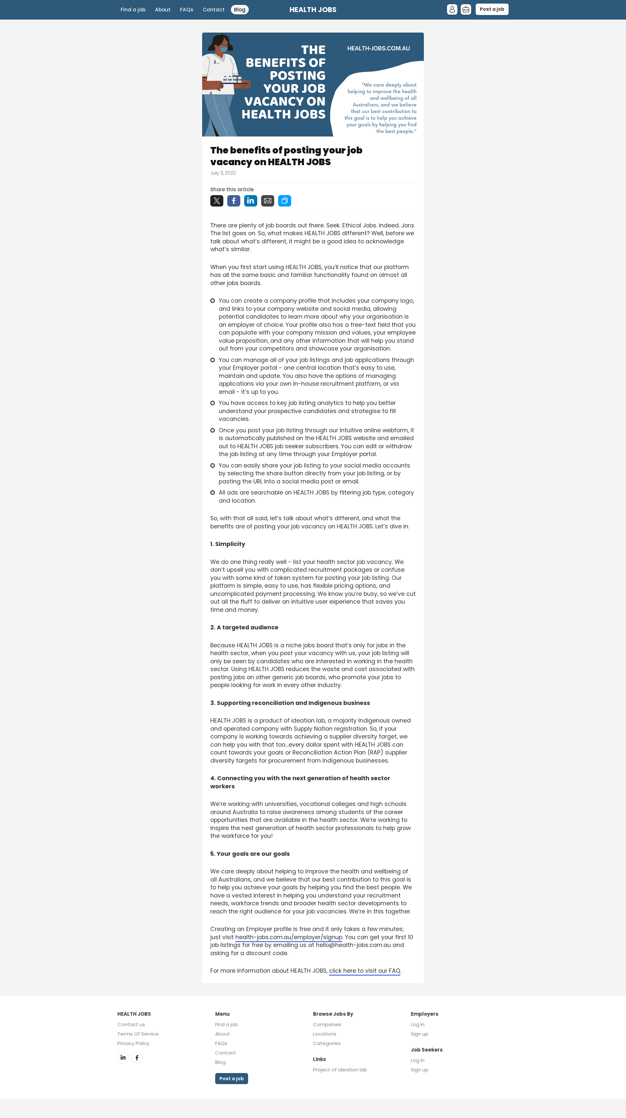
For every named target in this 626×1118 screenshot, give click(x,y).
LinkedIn (122, 1057)
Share (233, 201)
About (163, 9)
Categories (327, 1043)
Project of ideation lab (340, 1069)
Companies (327, 1024)
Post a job (492, 9)
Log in (418, 1024)
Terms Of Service (138, 1033)
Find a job (133, 9)
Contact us (131, 1024)
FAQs (186, 9)
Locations (324, 1033)
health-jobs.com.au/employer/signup (288, 937)
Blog (240, 9)
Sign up (419, 1033)
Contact (214, 9)
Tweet (216, 201)
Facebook (136, 1057)
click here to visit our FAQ (364, 971)
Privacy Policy (133, 1043)
